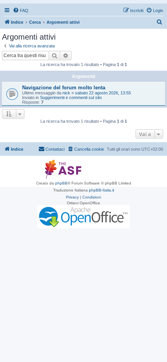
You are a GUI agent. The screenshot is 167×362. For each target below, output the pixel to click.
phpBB (61, 183)
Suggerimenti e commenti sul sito (71, 97)
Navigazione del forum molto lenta (63, 87)
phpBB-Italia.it (101, 190)
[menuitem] (20, 10)
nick (66, 92)
